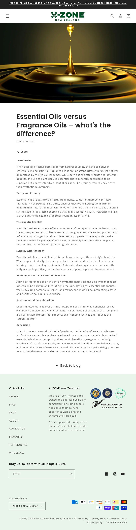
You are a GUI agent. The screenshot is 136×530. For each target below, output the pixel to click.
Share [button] (24, 151)
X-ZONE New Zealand (39, 518)
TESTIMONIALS (18, 445)
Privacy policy (99, 518)
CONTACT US (17, 428)
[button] (8, 16)
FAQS (12, 404)
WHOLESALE (16, 452)
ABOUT (13, 420)
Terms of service (118, 518)
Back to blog (70, 365)
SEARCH (14, 396)
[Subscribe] (71, 473)
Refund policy (81, 518)
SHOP (12, 412)
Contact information (116, 522)
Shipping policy (94, 522)
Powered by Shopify (60, 518)
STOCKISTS (15, 436)
